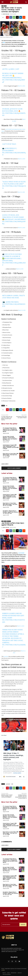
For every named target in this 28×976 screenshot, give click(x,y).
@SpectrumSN (12, 302)
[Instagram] (12, 961)
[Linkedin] (20, 17)
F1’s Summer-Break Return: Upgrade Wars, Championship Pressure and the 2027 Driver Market (10, 479)
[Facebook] (10, 17)
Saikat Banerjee (6, 14)
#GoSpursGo (20, 219)
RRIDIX (3, 970)
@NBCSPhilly (10, 148)
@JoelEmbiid (8, 151)
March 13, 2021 (21, 86)
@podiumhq (7, 261)
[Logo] (14, 2)
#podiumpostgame (12, 259)
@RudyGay (8, 219)
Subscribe (23, 924)
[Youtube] (19, 961)
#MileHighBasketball (12, 78)
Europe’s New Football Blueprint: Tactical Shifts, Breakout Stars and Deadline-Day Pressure (10, 488)
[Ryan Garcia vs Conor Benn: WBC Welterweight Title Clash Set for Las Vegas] (22, 456)
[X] (17, 17)
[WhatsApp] (14, 17)
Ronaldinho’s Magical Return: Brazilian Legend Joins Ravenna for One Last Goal (10, 512)
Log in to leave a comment (14, 468)
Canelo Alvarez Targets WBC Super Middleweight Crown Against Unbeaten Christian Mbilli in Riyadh (10, 496)
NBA (4, 42)
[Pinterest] (7, 17)
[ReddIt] (23, 17)
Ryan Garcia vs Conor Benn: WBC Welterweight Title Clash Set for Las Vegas (11, 455)
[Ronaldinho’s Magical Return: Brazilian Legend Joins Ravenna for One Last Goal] (21, 513)
